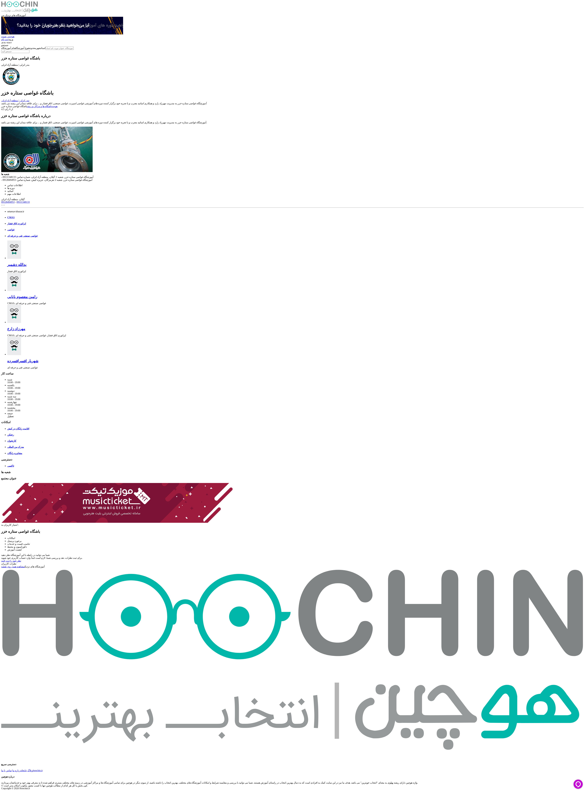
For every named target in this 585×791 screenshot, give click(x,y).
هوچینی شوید (7, 36)
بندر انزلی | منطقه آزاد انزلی (15, 100)
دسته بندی (6, 42)
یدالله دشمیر (17, 265)
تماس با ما (6, 770)
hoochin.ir (38, 770)
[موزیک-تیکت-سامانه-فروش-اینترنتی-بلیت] (117, 522)
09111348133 (23, 202)
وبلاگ (30, 770)
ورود (11, 39)
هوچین (54, 106)
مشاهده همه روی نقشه (13, 566)
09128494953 (8, 202)
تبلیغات (24, 770)
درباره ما (16, 770)
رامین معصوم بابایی (22, 297)
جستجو (4, 45)
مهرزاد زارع (16, 329)
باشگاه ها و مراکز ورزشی (39, 106)
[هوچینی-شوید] (62, 33)
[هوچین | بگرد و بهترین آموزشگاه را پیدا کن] (19, 12)
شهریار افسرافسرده (22, 361)
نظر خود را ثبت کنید (11, 560)
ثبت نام (5, 39)
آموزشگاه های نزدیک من (13, 15)
